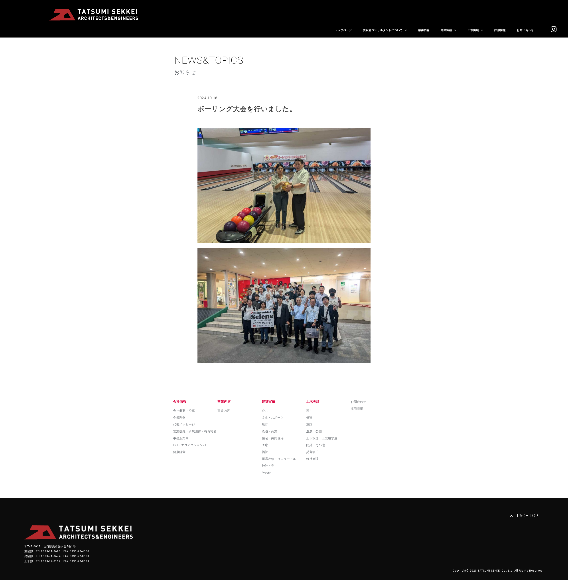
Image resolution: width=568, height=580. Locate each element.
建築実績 (446, 30)
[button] (524, 516)
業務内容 (424, 30)
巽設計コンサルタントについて (383, 30)
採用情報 (500, 30)
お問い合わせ (525, 30)
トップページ (343, 30)
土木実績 (473, 30)
